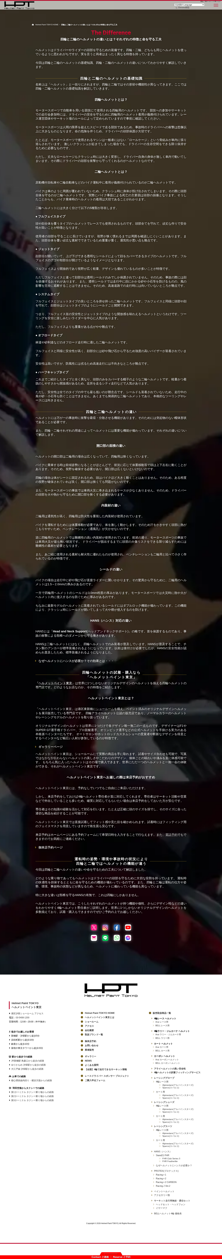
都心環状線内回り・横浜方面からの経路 (31, 1080)
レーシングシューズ (164, 1102)
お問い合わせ (91, 1045)
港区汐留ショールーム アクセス (27, 1013)
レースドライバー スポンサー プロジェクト (107, 1076)
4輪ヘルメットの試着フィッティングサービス (177, 1072)
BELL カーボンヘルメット (167, 1063)
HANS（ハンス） (163, 1151)
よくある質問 (91, 1065)
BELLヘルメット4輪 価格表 (168, 1213)
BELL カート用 (162, 1051)
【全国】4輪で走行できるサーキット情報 (106, 1069)
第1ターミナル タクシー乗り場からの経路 (32, 1092)
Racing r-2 (161, 1178)
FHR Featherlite (170, 1161)
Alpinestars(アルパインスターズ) (177, 1085)
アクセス (89, 1026)
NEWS (88, 1060)
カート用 (160, 1091)
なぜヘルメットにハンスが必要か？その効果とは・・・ (76, 661)
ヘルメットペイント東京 (55, 683)
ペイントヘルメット (164, 1191)
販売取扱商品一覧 (162, 1013)
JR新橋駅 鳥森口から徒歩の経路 (27, 1060)
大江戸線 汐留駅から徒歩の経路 (27, 1069)
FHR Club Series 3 (171, 1158)
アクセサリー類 (162, 1195)
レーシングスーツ (163, 1126)
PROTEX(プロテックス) (166, 1171)
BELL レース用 (162, 1025)
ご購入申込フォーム (95, 1080)
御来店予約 (90, 1041)
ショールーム (105, 709)
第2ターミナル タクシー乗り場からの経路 (32, 1096)
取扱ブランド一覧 (94, 1034)
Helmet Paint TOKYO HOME (100, 1013)
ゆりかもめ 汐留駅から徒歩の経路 (28, 1065)
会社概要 (89, 1030)
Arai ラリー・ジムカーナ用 (168, 1034)
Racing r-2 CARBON (166, 1182)
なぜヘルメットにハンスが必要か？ (174, 1165)
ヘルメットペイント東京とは (99, 1017)
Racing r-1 (161, 1174)
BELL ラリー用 (162, 1038)
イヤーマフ (161, 1208)
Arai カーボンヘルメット (167, 1060)
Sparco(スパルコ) (170, 1088)
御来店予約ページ (51, 847)
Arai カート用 (161, 1047)
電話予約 (171, 834)
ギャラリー (90, 1056)
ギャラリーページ (51, 746)
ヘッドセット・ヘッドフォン (170, 1204)
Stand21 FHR (162, 1155)
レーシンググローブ (164, 1078)
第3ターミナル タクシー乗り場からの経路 (32, 1100)
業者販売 (89, 1050)
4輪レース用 (162, 1081)
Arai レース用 (161, 1022)
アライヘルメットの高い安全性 (170, 1068)
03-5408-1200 (22, 1017)
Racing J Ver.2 (163, 1186)
